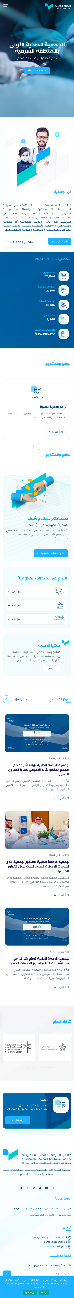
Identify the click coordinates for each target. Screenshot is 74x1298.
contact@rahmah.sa (55, 1242)
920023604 (46, 1246)
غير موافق (30, 1293)
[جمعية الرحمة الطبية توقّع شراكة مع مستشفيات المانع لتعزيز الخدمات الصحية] (37, 927)
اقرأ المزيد (62, 241)
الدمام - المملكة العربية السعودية (50, 1237)
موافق (44, 1293)
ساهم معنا (39, 71)
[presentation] (37, 446)
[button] (54, 1067)
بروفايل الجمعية (23, 242)
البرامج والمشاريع (33, 1209)
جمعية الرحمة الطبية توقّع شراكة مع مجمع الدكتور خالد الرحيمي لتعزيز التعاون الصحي (38, 770)
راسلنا (19, 1120)
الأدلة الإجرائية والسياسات (42, 1215)
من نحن (67, 1209)
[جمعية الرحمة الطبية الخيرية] (58, 6)
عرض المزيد (20, 700)
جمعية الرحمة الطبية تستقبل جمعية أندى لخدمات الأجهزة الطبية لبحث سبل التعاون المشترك (37, 867)
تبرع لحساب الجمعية (53, 553)
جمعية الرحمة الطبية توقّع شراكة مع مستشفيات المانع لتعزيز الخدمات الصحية (38, 961)
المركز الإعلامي (52, 1209)
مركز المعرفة (65, 1215)
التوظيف (16, 1209)
